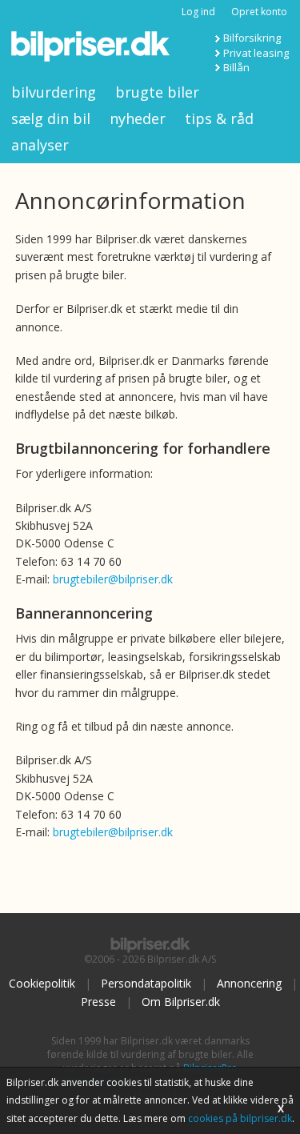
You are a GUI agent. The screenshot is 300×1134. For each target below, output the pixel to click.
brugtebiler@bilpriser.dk (113, 579)
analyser (40, 144)
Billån (236, 67)
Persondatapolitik (146, 983)
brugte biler (157, 92)
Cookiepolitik (42, 983)
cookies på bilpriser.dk (240, 1118)
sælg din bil (50, 118)
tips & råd (219, 118)
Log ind (198, 11)
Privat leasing (256, 53)
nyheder (138, 118)
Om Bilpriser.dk (181, 1001)
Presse (98, 1001)
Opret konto (259, 11)
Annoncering (249, 983)
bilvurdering (53, 92)
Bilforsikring (252, 37)
